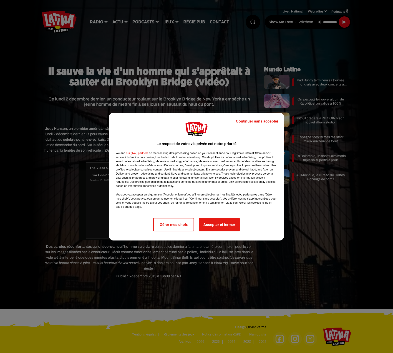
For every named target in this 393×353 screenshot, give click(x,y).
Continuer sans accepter (257, 121)
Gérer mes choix (174, 224)
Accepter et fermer (219, 224)
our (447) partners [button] (137, 153)
